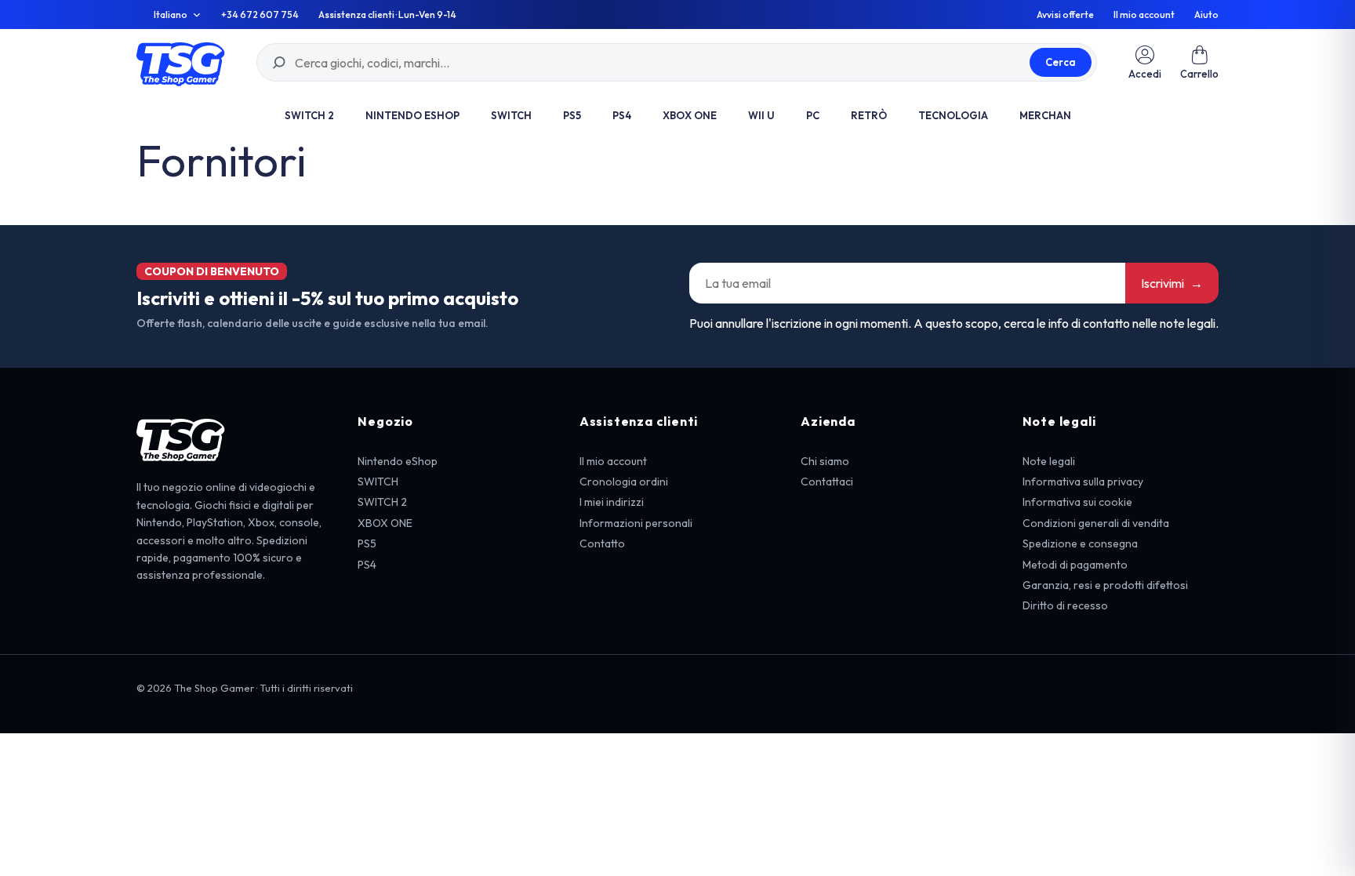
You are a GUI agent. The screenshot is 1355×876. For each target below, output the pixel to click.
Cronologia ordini (623, 481)
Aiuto (1206, 15)
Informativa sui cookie (1077, 502)
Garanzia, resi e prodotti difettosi (1105, 585)
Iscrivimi (1172, 283)
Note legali (1049, 461)
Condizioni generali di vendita (1096, 523)
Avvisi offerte (1065, 15)
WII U (761, 115)
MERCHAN (1045, 115)
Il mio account (1144, 15)
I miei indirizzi (611, 502)
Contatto (602, 543)
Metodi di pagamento (1075, 565)
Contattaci (827, 481)
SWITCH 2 (309, 115)
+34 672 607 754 (260, 15)
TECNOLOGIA (953, 115)
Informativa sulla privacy (1083, 481)
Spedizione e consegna (1080, 543)
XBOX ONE (690, 115)
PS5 (572, 115)
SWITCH (511, 115)
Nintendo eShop (412, 115)
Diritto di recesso (1065, 605)
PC (812, 115)
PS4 (621, 115)
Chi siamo (825, 461)
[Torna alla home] (180, 62)
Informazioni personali (635, 523)
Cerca (1060, 62)
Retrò (869, 115)
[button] (1199, 62)
